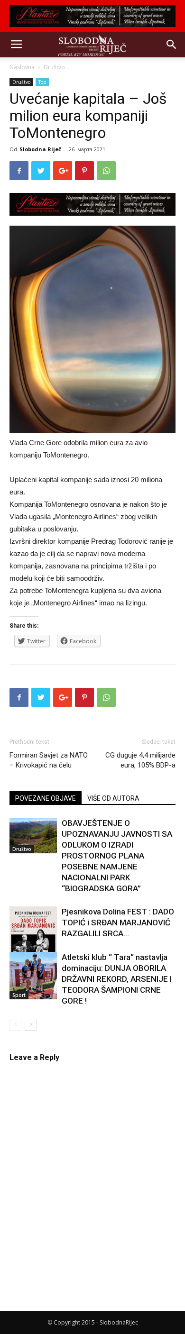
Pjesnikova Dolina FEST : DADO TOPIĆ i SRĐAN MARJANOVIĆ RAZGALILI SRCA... (118, 922)
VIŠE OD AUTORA (113, 798)
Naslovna (22, 67)
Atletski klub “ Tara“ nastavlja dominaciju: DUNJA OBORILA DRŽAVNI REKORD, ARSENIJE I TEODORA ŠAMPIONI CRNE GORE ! (117, 978)
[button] (171, 44)
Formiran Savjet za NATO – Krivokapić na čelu (48, 760)
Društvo (54, 67)
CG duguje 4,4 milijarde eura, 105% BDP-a (140, 760)
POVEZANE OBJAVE (45, 798)
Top (42, 82)
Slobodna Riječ (40, 149)
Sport (19, 995)
